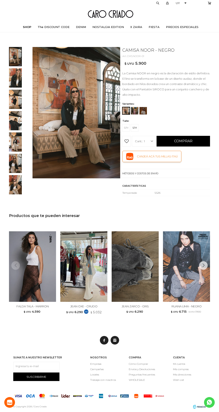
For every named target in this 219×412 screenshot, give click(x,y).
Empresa (95, 363)
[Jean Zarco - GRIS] (135, 266)
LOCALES (199, 3)
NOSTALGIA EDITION (108, 27)
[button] (157, 3)
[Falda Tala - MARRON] (32, 266)
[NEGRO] (126, 110)
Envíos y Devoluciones (142, 369)
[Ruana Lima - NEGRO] (186, 266)
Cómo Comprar (138, 363)
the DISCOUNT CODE (54, 27)
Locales (94, 374)
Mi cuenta (179, 363)
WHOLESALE (137, 379)
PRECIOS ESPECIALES (182, 27)
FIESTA (154, 27)
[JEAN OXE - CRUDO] (83, 266)
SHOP (27, 27)
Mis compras (181, 369)
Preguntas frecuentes (142, 374)
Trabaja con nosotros (103, 379)
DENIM (81, 27)
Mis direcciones (182, 374)
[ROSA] (134, 110)
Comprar (183, 141)
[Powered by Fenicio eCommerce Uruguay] (199, 406)
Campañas (97, 369)
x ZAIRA (136, 27)
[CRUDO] (143, 110)
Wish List (178, 379)
